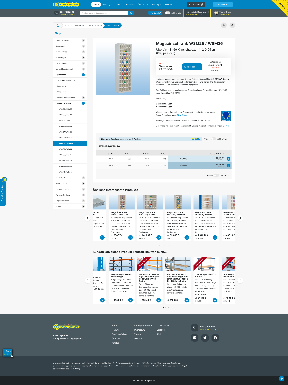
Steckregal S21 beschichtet (230, 275)
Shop (67, 25)
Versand (161, 330)
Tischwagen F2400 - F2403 (205, 275)
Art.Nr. (182, 154)
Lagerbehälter (79, 25)
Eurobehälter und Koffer (66, 97)
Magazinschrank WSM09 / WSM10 (232, 213)
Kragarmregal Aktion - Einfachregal (121, 275)
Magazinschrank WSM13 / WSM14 (203, 213)
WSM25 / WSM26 (66, 143)
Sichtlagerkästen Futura (66, 80)
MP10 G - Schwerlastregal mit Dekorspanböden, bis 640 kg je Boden (149, 277)
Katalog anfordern (143, 325)
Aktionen (59, 206)
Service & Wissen (120, 334)
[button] (159, 245)
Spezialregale (61, 178)
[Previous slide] (88, 218)
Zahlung (138, 334)
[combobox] (107, 13)
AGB (159, 334)
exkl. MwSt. (176, 13)
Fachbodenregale (62, 40)
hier (227, 126)
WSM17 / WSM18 (65, 132)
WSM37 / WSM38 (65, 160)
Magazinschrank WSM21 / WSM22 (119, 213)
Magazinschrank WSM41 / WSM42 (147, 213)
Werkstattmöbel (61, 183)
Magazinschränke (95, 25)
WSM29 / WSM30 (65, 149)
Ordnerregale (60, 46)
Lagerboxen (61, 86)
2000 (110, 159)
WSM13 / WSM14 (65, 126)
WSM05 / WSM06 (65, 115)
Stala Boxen (61, 92)
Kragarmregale (61, 63)
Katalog (115, 343)
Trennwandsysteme (63, 195)
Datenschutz (163, 325)
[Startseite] (56, 25)
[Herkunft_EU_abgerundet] (226, 116)
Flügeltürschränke (62, 201)
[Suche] (131, 13)
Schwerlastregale (62, 52)
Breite (127, 154)
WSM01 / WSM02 (65, 109)
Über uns (116, 338)
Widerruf (138, 338)
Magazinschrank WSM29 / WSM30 (176, 213)
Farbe (163, 154)
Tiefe (144, 154)
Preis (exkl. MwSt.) (216, 154)
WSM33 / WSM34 (65, 155)
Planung (115, 330)
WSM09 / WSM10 (65, 120)
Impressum (139, 330)
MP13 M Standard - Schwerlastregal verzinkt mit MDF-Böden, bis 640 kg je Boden (177, 277)
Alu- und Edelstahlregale (64, 69)
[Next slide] (240, 218)
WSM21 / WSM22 (65, 138)
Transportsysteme (62, 189)
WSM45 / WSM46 (65, 172)
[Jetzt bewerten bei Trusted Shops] (8, 353)
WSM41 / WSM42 (65, 166)
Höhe (108, 154)
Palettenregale (61, 57)
